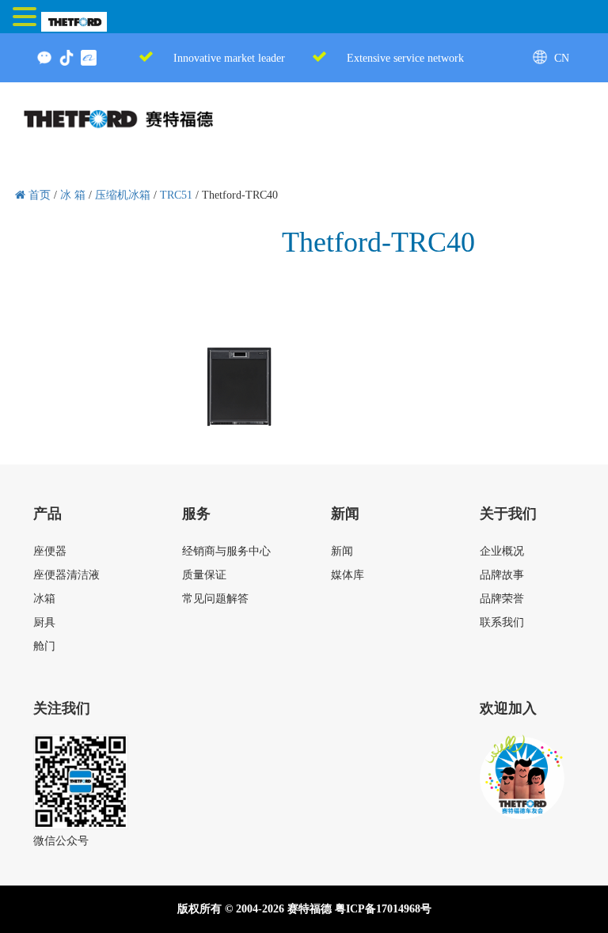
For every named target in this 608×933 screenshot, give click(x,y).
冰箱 (44, 599)
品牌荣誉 (502, 599)
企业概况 (502, 551)
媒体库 (347, 575)
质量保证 (204, 575)
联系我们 (502, 622)
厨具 (44, 622)
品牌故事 (502, 575)
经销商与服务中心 (226, 551)
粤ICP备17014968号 (383, 909)
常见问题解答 (215, 599)
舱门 (44, 646)
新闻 (342, 551)
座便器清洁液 (66, 575)
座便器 (49, 551)
